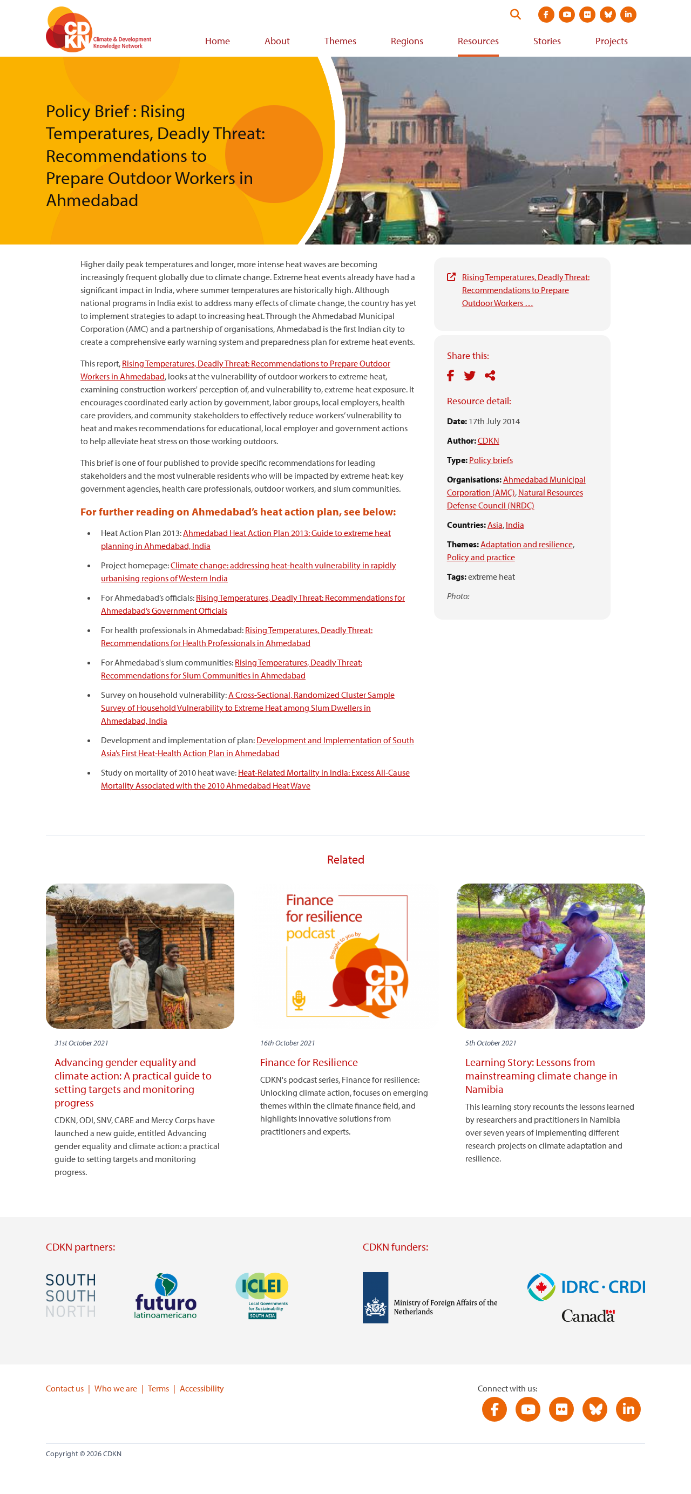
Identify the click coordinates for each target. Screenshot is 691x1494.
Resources (478, 41)
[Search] (515, 14)
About (277, 41)
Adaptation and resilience (526, 544)
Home (217, 41)
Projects (611, 41)
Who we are (115, 1388)
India (515, 524)
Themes (340, 41)
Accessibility (202, 1388)
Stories (547, 41)
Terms (158, 1388)
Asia (495, 524)
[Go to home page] (113, 31)
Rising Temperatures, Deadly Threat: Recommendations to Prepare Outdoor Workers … (526, 289)
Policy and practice (481, 557)
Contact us (65, 1388)
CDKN (488, 440)
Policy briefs (491, 459)
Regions (407, 41)
